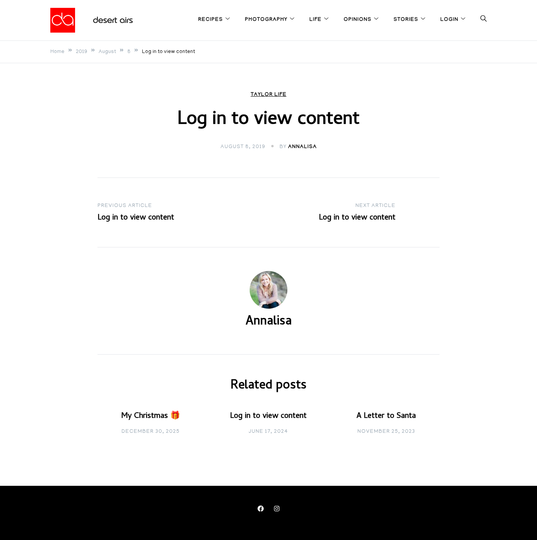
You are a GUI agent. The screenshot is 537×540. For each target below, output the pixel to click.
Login (449, 20)
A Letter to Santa (386, 416)
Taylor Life (269, 94)
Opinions (357, 20)
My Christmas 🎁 (150, 416)
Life (315, 20)
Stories (406, 20)
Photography (266, 20)
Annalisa (302, 147)
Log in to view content (268, 416)
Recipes (210, 20)
